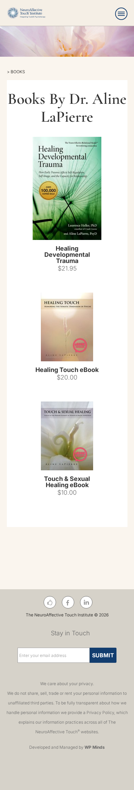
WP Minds (95, 747)
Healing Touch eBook (67, 369)
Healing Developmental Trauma (67, 254)
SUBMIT (103, 655)
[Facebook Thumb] (49, 602)
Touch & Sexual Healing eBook (67, 482)
